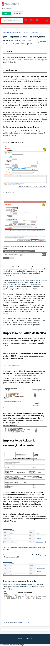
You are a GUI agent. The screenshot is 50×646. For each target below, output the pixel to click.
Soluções (29, 638)
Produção (35, 32)
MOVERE (26, 32)
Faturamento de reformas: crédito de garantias (23, 325)
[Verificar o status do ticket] (31, 20)
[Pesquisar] (20, 20)
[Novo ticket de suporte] (25, 20)
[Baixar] (21, 332)
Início (20, 638)
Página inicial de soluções (12, 32)
